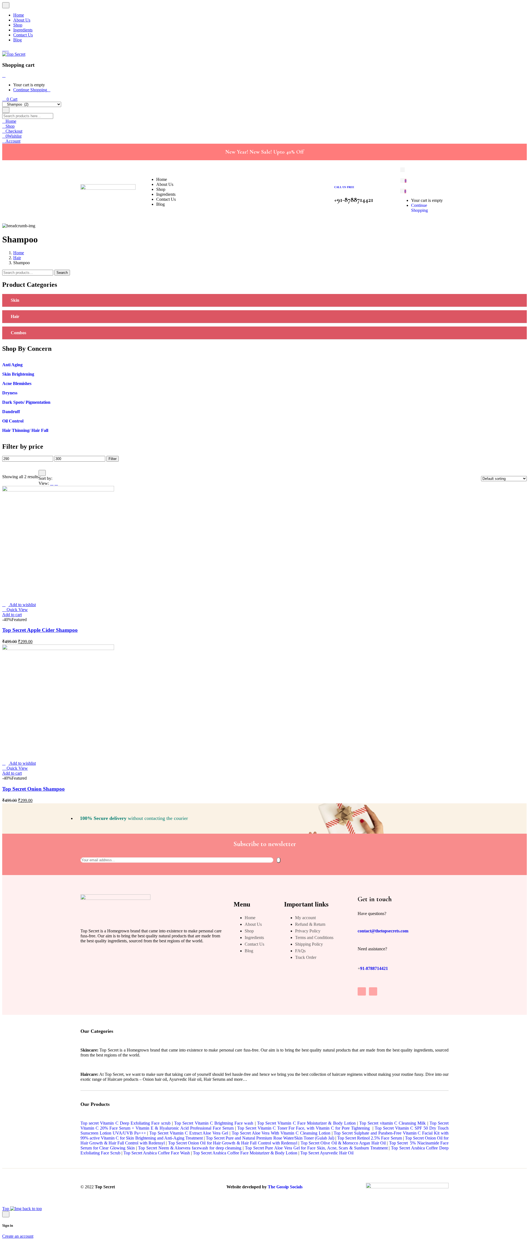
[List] (51, 483)
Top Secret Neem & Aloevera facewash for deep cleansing (189, 1148)
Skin (15, 300)
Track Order (305, 957)
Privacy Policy (307, 931)
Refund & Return (310, 924)
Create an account (17, 1236)
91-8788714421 (374, 968)
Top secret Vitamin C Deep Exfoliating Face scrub (125, 1123)
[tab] (264, 300)
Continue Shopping (30, 89)
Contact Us (254, 944)
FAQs (300, 950)
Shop (249, 931)
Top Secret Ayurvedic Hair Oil (326, 1153)
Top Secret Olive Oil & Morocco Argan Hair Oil (343, 1143)
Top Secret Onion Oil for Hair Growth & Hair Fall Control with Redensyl (232, 1143)
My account (305, 917)
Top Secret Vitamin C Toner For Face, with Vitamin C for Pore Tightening (303, 1128)
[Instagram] (362, 991)
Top (6, 1208)
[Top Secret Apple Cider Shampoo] (58, 490)
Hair (17, 257)
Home (18, 252)
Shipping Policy (309, 944)
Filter (113, 459)
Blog (249, 950)
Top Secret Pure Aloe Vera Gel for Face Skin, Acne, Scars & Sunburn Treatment (316, 1148)
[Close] (4, 75)
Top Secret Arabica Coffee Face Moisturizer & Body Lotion (245, 1153)
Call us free (344, 187)
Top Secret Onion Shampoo (33, 789)
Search (62, 273)
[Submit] (278, 860)
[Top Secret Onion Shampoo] (58, 648)
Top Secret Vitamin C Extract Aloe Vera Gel (188, 1133)
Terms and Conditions (314, 937)
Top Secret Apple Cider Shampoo (40, 630)
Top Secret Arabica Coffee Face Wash (156, 1153)
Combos (18, 332)
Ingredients (254, 937)
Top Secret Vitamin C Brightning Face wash (213, 1123)
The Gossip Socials (285, 1186)
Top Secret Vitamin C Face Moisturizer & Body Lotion (306, 1123)
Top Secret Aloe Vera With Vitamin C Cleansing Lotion (281, 1133)
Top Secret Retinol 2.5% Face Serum (369, 1138)
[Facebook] (373, 991)
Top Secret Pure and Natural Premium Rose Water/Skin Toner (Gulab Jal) (270, 1138)
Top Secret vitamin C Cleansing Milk (392, 1123)
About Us (253, 924)
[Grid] (56, 483)
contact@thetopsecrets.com (383, 931)
